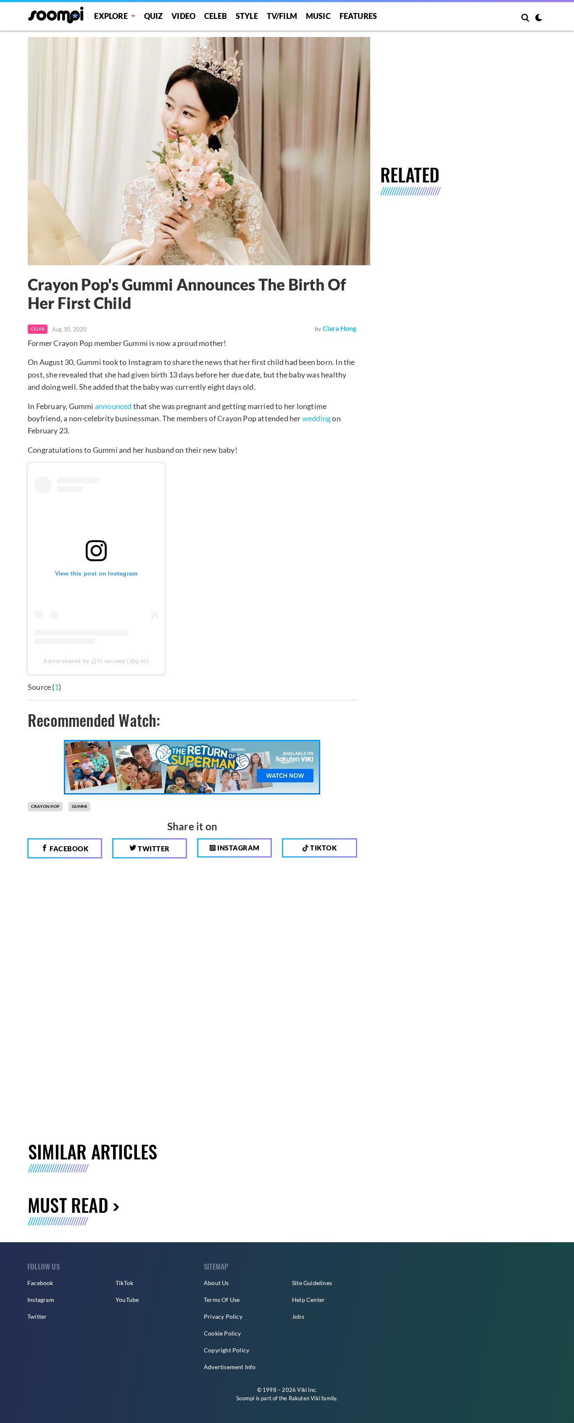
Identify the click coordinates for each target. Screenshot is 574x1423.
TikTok (124, 1282)
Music (318, 16)
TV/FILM (282, 16)
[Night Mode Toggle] (538, 18)
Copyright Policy (226, 1350)
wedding (316, 418)
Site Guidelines (312, 1282)
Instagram (238, 848)
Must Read (68, 1204)
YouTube (127, 1299)
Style (247, 16)
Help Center (308, 1299)
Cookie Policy (222, 1333)
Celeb (215, 16)
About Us (216, 1282)
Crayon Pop (45, 806)
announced (113, 406)
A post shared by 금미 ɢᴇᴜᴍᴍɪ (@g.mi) (96, 660)
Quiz (153, 16)
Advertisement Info (230, 1366)
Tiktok (323, 848)
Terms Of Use (222, 1299)
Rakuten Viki (304, 1398)
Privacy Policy (223, 1316)
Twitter (153, 849)
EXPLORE (110, 16)
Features (358, 16)
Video (183, 16)
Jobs (298, 1316)
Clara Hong (340, 328)
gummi (79, 806)
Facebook (68, 849)
